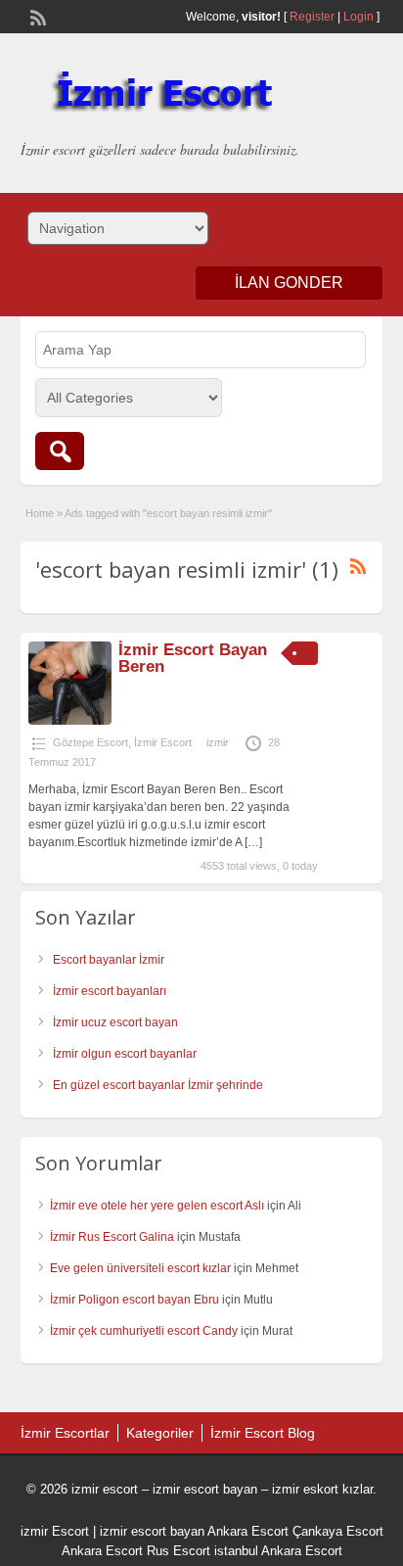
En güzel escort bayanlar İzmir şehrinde (158, 1085)
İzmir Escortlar (65, 1433)
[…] (253, 842)
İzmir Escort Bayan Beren (192, 658)
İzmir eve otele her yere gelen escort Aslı (157, 1205)
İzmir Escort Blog (262, 1433)
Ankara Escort (248, 1531)
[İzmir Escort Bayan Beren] (70, 721)
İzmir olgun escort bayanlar (125, 1054)
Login (358, 17)
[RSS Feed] (36, 16)
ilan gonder (289, 282)
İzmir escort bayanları (109, 991)
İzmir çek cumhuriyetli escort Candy (144, 1331)
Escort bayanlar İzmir (108, 960)
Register (312, 17)
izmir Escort (55, 1531)
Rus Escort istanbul (202, 1550)
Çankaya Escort (337, 1531)
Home (39, 513)
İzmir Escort (163, 742)
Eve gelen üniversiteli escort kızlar (140, 1268)
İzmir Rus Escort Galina (112, 1237)
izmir (217, 742)
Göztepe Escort (90, 742)
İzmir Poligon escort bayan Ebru (134, 1299)
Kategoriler (160, 1433)
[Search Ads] (59, 451)
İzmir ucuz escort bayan (115, 1022)
